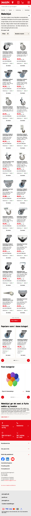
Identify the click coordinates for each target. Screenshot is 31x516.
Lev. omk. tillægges (7, 61)
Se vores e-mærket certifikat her (8, 485)
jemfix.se (4, 497)
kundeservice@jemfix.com (10, 480)
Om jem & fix (5, 449)
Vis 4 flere (14, 320)
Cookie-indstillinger (8, 503)
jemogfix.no (5, 500)
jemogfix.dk (5, 494)
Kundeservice (5, 443)
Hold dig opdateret (7, 454)
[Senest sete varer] (29, 15)
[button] (14, 360)
